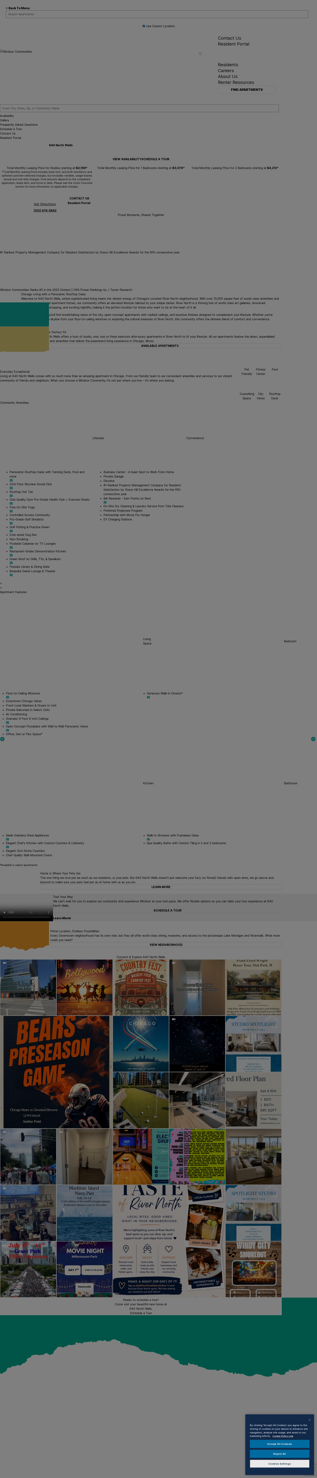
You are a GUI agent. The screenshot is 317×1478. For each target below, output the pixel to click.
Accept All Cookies (279, 1443)
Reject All (279, 1453)
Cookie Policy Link (282, 1436)
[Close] (309, 1420)
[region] (279, 1444)
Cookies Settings (279, 1463)
